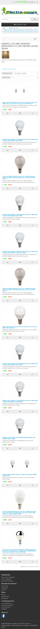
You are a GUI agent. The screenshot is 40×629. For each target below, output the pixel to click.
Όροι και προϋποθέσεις (8, 577)
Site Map (3, 589)
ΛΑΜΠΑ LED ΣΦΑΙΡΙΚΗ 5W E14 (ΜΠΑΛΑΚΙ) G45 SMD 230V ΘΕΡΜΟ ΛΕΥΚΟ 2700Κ (18, 438)
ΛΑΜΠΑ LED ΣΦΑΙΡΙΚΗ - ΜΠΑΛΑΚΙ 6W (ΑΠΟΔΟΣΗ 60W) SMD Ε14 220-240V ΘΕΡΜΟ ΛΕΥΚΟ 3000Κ (20, 401)
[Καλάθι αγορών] (34, 2)
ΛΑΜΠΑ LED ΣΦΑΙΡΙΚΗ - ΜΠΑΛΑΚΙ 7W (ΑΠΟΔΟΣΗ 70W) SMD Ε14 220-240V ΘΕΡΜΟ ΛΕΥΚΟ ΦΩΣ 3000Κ (20, 252)
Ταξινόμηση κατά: (7, 73)
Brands (3, 594)
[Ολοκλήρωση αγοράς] (37, 2)
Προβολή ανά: (6, 77)
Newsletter (4, 609)
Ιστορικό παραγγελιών (7, 605)
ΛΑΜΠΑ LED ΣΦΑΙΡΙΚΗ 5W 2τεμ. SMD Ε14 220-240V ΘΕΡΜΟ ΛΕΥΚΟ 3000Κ (19, 475)
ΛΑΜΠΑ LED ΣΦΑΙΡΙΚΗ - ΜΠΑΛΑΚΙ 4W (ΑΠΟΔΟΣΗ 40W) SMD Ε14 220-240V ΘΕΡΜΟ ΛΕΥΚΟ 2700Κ (20, 215)
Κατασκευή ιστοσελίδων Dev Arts (21, 623)
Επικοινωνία (4, 586)
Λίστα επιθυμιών (5, 607)
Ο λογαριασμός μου (6, 603)
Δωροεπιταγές (5, 596)
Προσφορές (4, 598)
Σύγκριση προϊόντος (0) (9, 69)
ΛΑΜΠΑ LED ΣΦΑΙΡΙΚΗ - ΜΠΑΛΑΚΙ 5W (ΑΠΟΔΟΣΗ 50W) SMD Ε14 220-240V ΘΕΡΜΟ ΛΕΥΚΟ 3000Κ (20, 140)
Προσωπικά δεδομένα (7, 581)
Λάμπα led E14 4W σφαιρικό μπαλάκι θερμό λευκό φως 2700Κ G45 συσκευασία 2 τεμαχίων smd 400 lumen (19, 103)
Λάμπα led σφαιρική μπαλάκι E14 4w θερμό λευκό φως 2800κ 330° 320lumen (19, 327)
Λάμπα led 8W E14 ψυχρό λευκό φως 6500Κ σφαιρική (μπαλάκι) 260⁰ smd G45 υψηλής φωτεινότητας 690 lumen (18, 290)
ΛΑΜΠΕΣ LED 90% (13, 28)
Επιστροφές (4, 588)
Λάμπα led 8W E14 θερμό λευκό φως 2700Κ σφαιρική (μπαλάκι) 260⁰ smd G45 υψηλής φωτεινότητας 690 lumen (18, 178)
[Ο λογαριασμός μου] (29, 2)
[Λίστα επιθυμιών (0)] (32, 2)
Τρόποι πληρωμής (6, 579)
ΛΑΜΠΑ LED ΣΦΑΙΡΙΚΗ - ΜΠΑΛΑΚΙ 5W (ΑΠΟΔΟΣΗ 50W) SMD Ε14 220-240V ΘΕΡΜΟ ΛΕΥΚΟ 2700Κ (20, 364)
